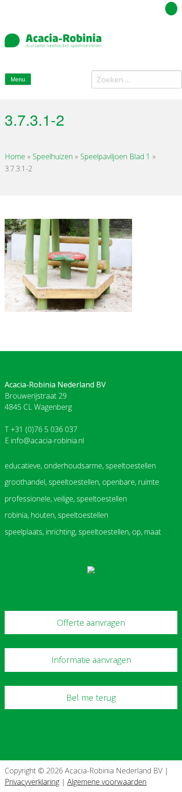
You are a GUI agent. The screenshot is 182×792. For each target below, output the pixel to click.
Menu (18, 79)
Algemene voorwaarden (107, 782)
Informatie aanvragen (91, 659)
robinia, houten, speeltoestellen (56, 515)
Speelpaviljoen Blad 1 (115, 156)
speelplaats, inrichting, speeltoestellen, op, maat (83, 532)
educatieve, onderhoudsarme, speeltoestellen (80, 465)
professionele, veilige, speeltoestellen (66, 499)
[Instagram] (172, 44)
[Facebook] (155, 44)
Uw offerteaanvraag (129, 7)
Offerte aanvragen (91, 622)
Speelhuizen (53, 156)
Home (15, 156)
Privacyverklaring (32, 782)
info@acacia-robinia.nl (47, 440)
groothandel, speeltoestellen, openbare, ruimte (82, 482)
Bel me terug (91, 697)
